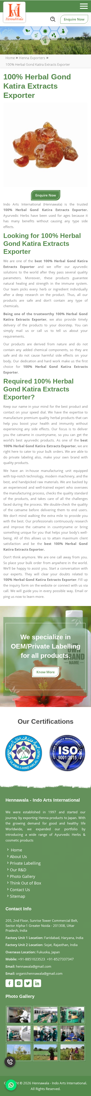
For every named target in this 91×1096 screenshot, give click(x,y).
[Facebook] (9, 983)
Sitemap (17, 896)
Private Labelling (25, 863)
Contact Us (20, 889)
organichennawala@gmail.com (39, 973)
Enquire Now (74, 19)
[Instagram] (19, 983)
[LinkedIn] (37, 983)
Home (10, 58)
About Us (18, 856)
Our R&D (18, 869)
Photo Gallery (22, 876)
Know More (45, 672)
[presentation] (12, 754)
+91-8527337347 (60, 959)
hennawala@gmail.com (33, 966)
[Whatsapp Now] (11, 1084)
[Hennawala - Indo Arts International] (14, 12)
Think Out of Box (25, 883)
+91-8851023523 (31, 959)
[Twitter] (28, 983)
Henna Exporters (32, 58)
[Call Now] (9, 1065)
